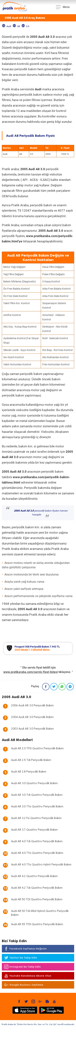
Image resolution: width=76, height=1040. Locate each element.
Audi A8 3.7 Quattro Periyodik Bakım (34, 829)
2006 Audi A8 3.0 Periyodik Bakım (32, 705)
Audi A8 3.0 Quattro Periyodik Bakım (34, 783)
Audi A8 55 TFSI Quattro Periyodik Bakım (37, 924)
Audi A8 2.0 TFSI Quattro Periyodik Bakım (37, 748)
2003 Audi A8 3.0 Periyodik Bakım (32, 728)
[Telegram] (70, 686)
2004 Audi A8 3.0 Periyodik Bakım (32, 717)
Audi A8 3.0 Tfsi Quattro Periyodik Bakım (37, 806)
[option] (38, 648)
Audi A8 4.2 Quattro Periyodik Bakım (34, 876)
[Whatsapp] (62, 686)
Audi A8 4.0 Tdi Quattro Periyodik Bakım (37, 841)
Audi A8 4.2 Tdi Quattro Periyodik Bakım (37, 887)
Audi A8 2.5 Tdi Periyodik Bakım (31, 760)
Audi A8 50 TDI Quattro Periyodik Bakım (36, 899)
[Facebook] (45, 686)
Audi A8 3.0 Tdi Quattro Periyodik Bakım (37, 795)
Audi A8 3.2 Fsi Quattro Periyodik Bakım (36, 818)
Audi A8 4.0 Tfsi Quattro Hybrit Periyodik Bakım (41, 864)
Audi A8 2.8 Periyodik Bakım (28, 771)
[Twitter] (54, 686)
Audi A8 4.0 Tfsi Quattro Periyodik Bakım (37, 853)
